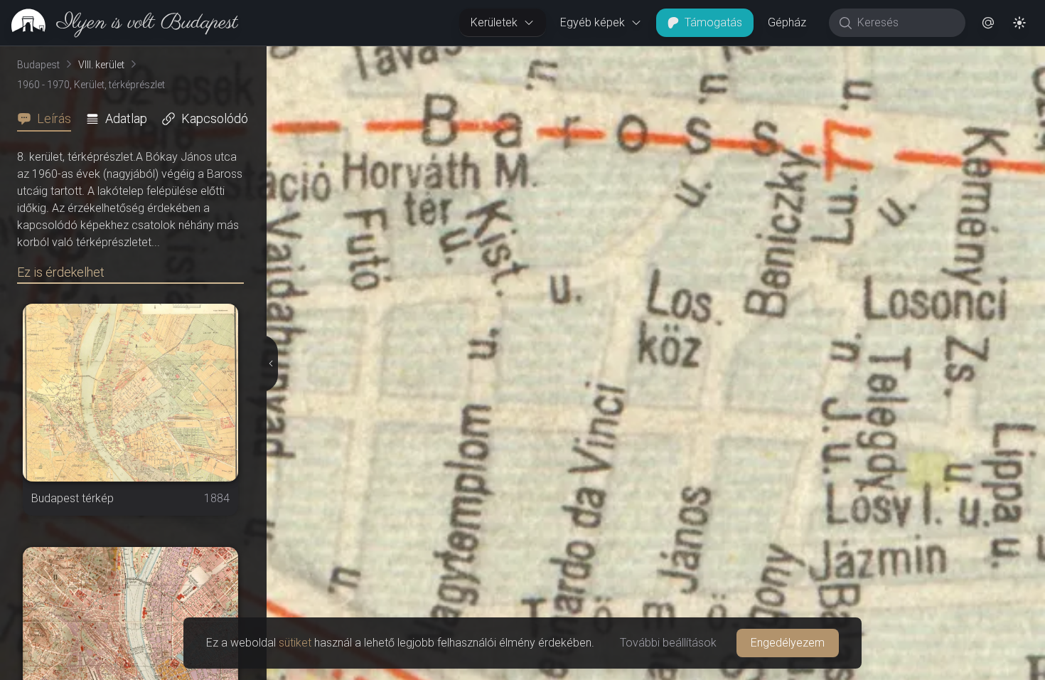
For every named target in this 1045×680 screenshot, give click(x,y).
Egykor (784, 57)
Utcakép (870, 57)
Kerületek (494, 22)
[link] (119, 23)
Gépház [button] (787, 22)
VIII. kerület (101, 64)
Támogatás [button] (713, 22)
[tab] (48, 119)
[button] (988, 23)
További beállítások (668, 642)
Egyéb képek (592, 22)
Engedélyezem (788, 642)
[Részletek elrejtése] (270, 363)
